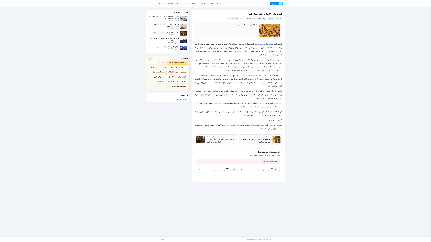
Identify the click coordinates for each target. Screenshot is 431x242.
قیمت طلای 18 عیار (266, 44)
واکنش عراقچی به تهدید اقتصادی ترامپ (168, 47)
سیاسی (211, 3)
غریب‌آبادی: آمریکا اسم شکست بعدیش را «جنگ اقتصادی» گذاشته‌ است (165, 26)
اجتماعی (186, 3)
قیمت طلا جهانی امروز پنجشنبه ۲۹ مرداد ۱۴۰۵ (166, 33)
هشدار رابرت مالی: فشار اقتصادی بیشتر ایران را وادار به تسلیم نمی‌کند (164, 40)
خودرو (194, 3)
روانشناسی (169, 3)
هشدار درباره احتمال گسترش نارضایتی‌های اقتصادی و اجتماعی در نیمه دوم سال (164, 18)
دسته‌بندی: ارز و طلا (274, 19)
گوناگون (219, 3)
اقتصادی (202, 3)
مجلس (160, 3)
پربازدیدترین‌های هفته (181, 12)
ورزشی (178, 3)
